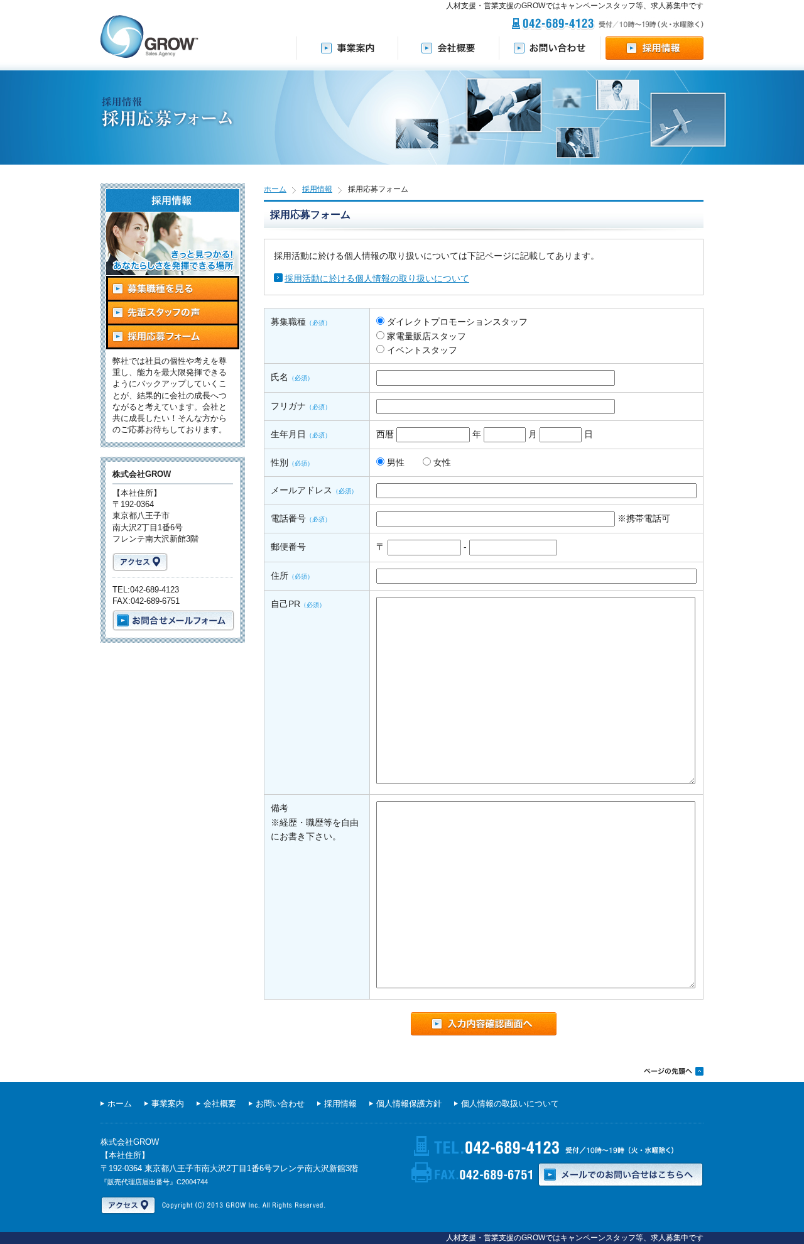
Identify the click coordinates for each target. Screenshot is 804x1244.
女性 (441, 462)
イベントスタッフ (420, 350)
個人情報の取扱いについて (510, 1103)
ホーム (275, 189)
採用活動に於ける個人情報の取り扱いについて (377, 278)
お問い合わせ (280, 1103)
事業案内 (167, 1103)
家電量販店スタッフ (425, 336)
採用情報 (317, 189)
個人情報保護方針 (409, 1103)
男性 (394, 462)
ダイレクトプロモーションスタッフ (456, 322)
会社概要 (220, 1103)
